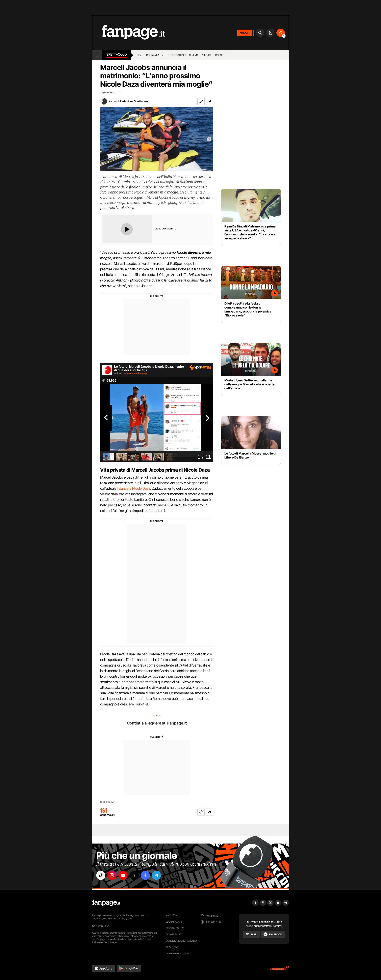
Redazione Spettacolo (134, 101)
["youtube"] (123, 875)
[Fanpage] (106, 903)
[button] (209, 101)
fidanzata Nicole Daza (133, 488)
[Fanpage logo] (128, 32)
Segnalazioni (174, 921)
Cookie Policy (174, 934)
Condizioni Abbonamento (181, 940)
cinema (193, 55)
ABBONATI (244, 33)
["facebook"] (145, 875)
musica (207, 55)
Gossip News (107, 802)
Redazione (172, 947)
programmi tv (154, 55)
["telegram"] (156, 875)
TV (139, 55)
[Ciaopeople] (279, 969)
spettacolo (116, 54)
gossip (219, 55)
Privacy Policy (175, 928)
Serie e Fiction (176, 55)
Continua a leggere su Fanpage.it (157, 723)
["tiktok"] (100, 875)
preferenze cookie (177, 953)
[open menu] (97, 55)
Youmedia (172, 915)
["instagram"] (111, 875)
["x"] (134, 875)
